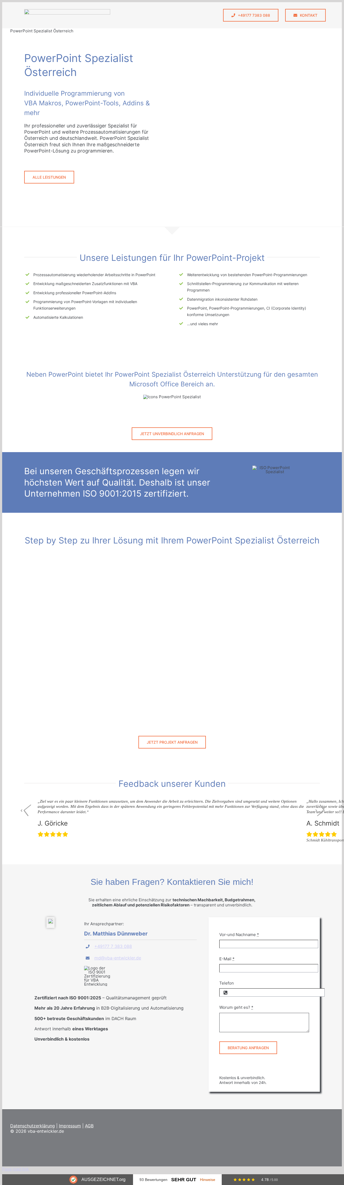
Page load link (15, 1169)
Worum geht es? (236, 1007)
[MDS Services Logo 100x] (67, 11)
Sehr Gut (183, 1179)
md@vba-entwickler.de (117, 958)
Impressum (70, 1125)
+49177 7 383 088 (113, 946)
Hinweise (207, 1179)
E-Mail (227, 958)
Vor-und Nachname (239, 934)
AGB (89, 1125)
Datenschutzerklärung (32, 1125)
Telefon (226, 983)
